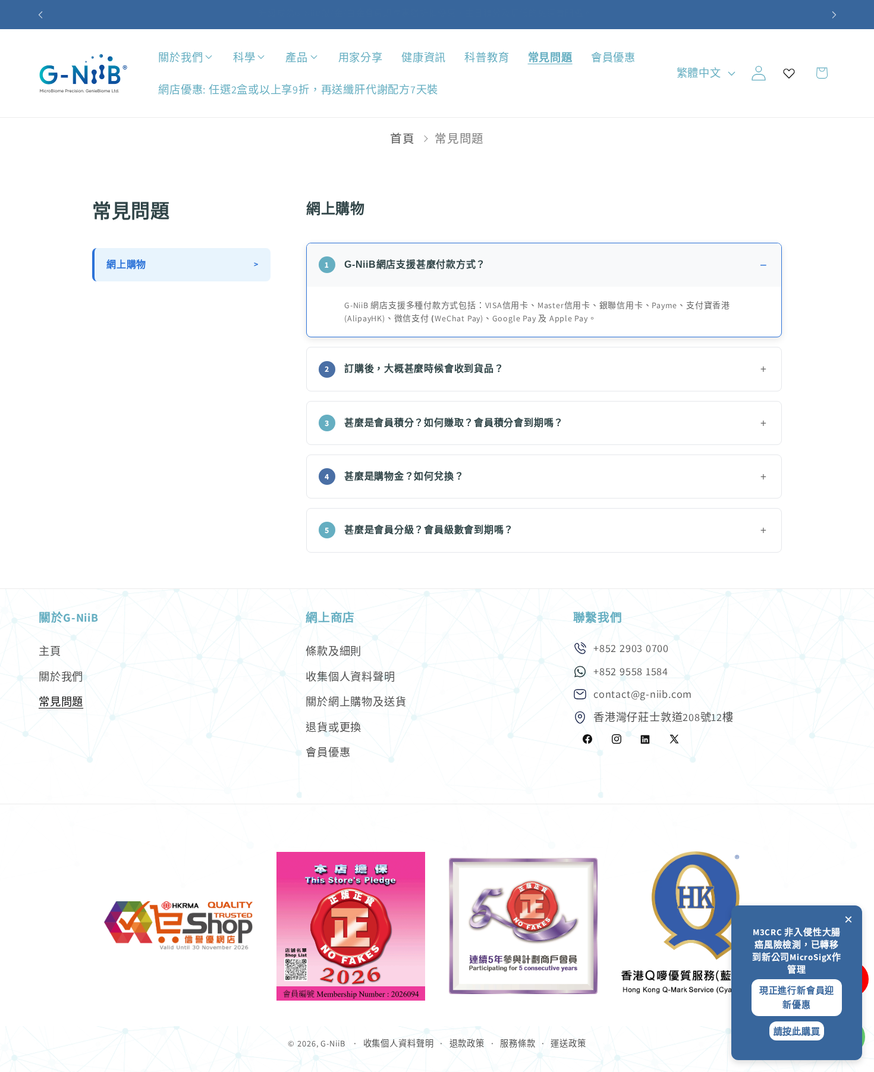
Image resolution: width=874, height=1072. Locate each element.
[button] (220, 57)
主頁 (50, 651)
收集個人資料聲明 (350, 676)
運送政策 (568, 1043)
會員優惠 (328, 752)
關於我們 (61, 676)
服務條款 (518, 1043)
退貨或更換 (333, 727)
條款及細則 (333, 651)
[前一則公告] (40, 14)
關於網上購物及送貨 (356, 701)
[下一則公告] (834, 14)
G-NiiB (332, 1043)
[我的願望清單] (789, 73)
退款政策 (467, 1043)
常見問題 (61, 701)
